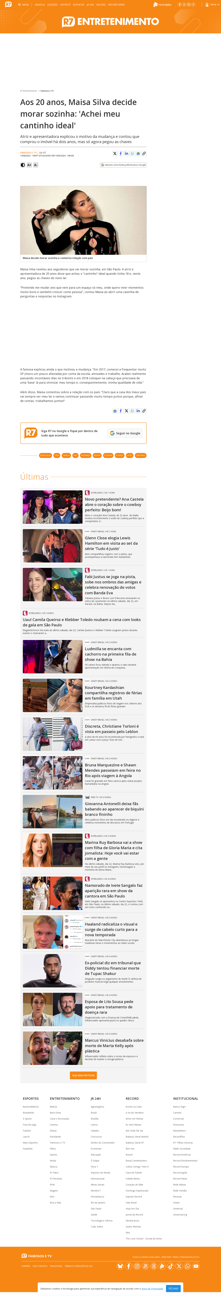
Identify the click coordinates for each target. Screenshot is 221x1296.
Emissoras (178, 1124)
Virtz (52, 1196)
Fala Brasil (131, 1202)
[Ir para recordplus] (162, 1266)
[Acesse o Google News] (138, 154)
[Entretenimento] (110, 21)
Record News (116, 4)
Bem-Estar (55, 1112)
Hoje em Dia (132, 1208)
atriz (129, 455)
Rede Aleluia (179, 1184)
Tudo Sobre (97, 1226)
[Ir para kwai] (145, 1266)
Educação (96, 1154)
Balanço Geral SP (135, 1142)
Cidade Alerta (133, 1178)
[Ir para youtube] (195, 1266)
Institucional (185, 1098)
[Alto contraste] (22, 165)
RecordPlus (179, 1136)
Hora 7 (94, 1166)
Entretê (65, 4)
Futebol (27, 1130)
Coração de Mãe (134, 1184)
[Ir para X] (184, 4)
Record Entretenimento (185, 1160)
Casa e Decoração (59, 1118)
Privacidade (56, 1266)
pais (75, 455)
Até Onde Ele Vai (134, 1130)
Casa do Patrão (134, 1172)
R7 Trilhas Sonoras (183, 1142)
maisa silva (45, 455)
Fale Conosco (40, 1266)
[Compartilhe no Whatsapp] (132, 153)
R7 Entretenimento (28, 90)
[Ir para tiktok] (170, 1266)
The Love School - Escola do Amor (144, 1238)
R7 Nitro (54, 1172)
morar (97, 455)
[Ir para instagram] (189, 4)
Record (101, 4)
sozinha (108, 455)
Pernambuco (97, 1196)
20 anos (119, 455)
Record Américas (182, 1154)
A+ (29, 165)
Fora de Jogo (29, 1124)
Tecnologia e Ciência (101, 1220)
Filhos (53, 1148)
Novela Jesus (132, 1220)
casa (57, 455)
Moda (53, 1160)
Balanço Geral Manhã (137, 1136)
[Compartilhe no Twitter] (115, 153)
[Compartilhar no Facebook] (120, 153)
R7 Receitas (56, 1178)
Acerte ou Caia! (134, 1106)
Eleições (52, 4)
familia (66, 455)
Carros (94, 1124)
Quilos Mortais (133, 1226)
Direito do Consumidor (103, 1142)
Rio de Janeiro (98, 1202)
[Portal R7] (8, 4)
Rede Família (180, 1190)
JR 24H (90, 4)
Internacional (97, 1178)
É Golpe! (95, 1160)
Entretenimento (65, 1098)
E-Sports (27, 1118)
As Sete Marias (133, 1124)
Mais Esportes (30, 1142)
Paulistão (28, 1148)
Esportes (78, 4)
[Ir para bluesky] (120, 1266)
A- (35, 165)
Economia (96, 1148)
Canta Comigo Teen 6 (137, 1166)
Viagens (54, 1190)
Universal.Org (180, 1214)
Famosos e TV (47, 90)
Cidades (95, 1130)
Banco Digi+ (179, 1106)
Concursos (96, 1136)
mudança (85, 455)
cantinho (140, 455)
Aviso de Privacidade (152, 1288)
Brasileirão (28, 1112)
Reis (128, 1232)
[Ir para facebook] (180, 4)
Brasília (40, 4)
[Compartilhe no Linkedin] (126, 153)
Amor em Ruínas (134, 1118)
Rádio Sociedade (182, 1148)
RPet (52, 1184)
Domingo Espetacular (137, 1190)
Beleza (53, 1106)
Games (53, 1154)
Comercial (178, 1118)
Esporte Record (134, 1196)
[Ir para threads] (153, 1266)
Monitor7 (95, 1190)
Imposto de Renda (100, 1172)
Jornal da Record (134, 1214)
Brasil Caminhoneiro (136, 1160)
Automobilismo (31, 1106)
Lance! (26, 1136)
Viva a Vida (55, 1202)
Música (53, 1166)
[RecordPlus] (162, 4)
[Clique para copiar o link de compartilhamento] (144, 153)
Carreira (177, 1112)
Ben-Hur (130, 1148)
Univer (176, 1202)
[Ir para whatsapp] (187, 1266)
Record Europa (181, 1166)
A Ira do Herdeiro (135, 1112)
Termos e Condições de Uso (79, 1266)
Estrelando (55, 1136)
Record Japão (180, 1172)
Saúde (94, 1214)
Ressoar (177, 1196)
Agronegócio (97, 1106)
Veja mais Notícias (83, 1075)
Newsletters (179, 1130)
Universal (178, 1208)
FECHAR (173, 1288)
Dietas (53, 1130)
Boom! (129, 1154)
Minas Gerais (97, 1184)
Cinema (54, 1124)
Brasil (94, 1112)
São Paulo (96, 1208)
